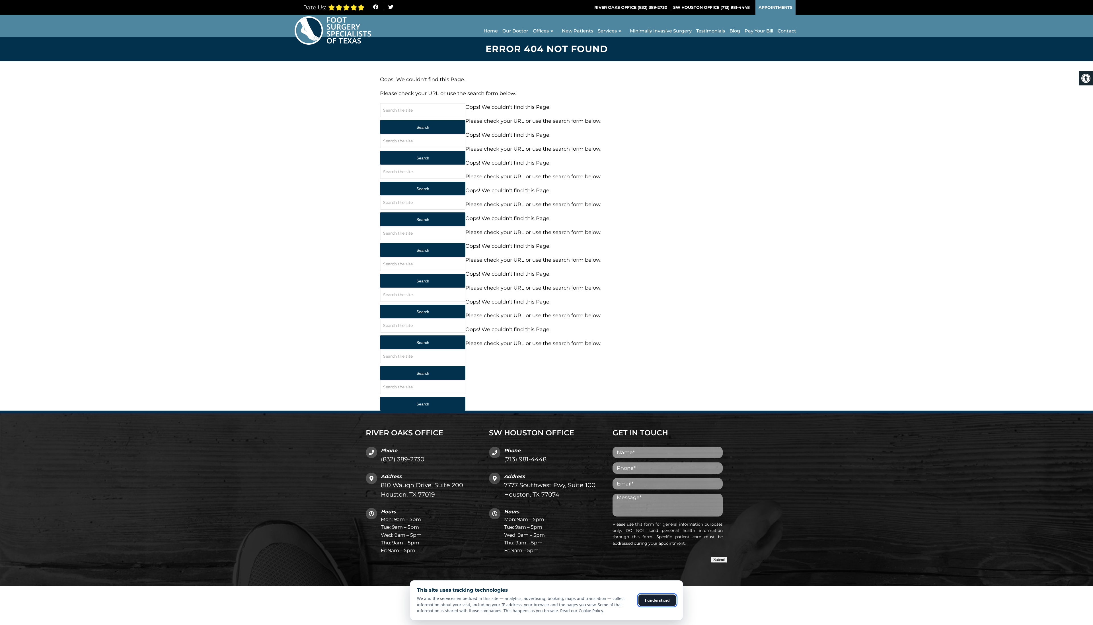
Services (607, 31)
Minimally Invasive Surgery (661, 31)
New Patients (577, 31)
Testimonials (710, 31)
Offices (541, 31)
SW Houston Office (696, 7)
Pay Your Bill (759, 31)
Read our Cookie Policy (581, 610)
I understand (657, 600)
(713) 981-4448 (735, 7)
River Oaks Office (616, 7)
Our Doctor (515, 31)
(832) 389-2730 (652, 7)
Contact (787, 31)
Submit (719, 560)
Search (422, 127)
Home (491, 31)
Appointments (775, 7)
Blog (735, 31)
